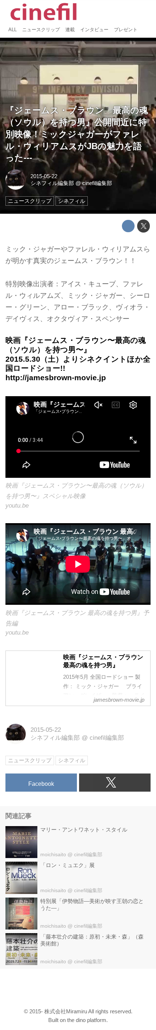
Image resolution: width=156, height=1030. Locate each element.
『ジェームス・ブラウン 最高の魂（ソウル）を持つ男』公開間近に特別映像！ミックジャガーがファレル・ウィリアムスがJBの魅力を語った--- (76, 134)
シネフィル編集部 (52, 183)
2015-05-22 (43, 176)
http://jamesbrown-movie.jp (55, 377)
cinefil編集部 (97, 183)
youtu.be (17, 505)
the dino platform (86, 1020)
